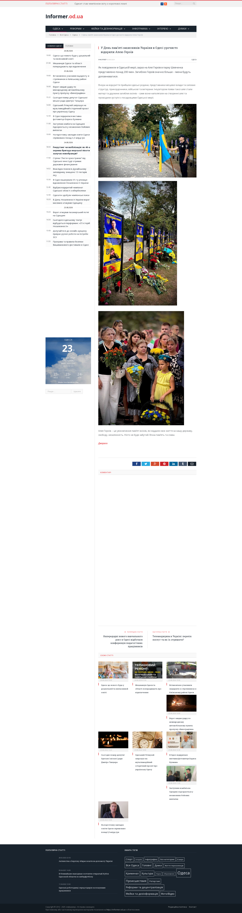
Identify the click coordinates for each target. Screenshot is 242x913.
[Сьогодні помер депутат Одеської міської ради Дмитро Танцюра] (113, 741)
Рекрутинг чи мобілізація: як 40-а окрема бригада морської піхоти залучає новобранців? (71, 150)
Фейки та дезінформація (106, 28)
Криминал (132, 873)
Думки (182, 28)
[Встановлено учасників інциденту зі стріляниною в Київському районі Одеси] (181, 671)
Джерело (103, 443)
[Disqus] (147, 514)
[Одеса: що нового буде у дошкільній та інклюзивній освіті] (113, 671)
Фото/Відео (167, 893)
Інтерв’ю (162, 28)
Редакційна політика (177, 907)
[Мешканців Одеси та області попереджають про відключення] (147, 671)
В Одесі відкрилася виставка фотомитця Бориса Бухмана (182, 758)
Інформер (102, 59)
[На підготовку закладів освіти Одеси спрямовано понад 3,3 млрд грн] (113, 811)
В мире (180, 859)
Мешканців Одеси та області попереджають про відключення (148, 689)
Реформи (76, 28)
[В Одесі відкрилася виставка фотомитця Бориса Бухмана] (181, 741)
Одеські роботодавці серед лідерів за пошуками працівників (82, 889)
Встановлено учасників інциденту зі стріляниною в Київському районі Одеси (71, 79)
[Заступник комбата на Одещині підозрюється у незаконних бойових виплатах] (181, 774)
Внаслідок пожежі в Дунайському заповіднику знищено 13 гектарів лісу (70, 172)
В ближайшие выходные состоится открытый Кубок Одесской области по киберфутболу (84, 875)
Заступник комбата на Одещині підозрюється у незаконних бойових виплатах (71, 126)
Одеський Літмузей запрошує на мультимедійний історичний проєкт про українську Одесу (71, 108)
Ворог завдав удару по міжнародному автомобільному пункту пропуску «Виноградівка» (69, 89)
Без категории (167, 859)
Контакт (192, 907)
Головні (69, 46)
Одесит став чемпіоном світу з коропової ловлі (101, 3)
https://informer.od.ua (115, 909)
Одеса (56, 28)
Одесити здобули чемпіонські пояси (71, 195)
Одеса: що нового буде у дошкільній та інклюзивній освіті (114, 689)
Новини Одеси (54, 46)
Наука (158, 874)
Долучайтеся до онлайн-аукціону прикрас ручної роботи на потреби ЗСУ (70, 233)
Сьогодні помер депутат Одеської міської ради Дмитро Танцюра (113, 758)
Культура (147, 873)
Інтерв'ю (139, 860)
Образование (169, 874)
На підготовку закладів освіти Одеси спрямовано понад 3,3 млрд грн (113, 828)
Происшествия (136, 881)
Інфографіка (139, 28)
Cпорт (129, 859)
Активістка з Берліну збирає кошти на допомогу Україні (86, 861)
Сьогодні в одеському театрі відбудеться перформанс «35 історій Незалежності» (71, 223)
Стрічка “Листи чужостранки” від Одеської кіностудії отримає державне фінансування (69, 161)
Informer (64, 16)
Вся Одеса (132, 865)
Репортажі (154, 881)
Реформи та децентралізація (144, 887)
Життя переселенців (174, 865)
